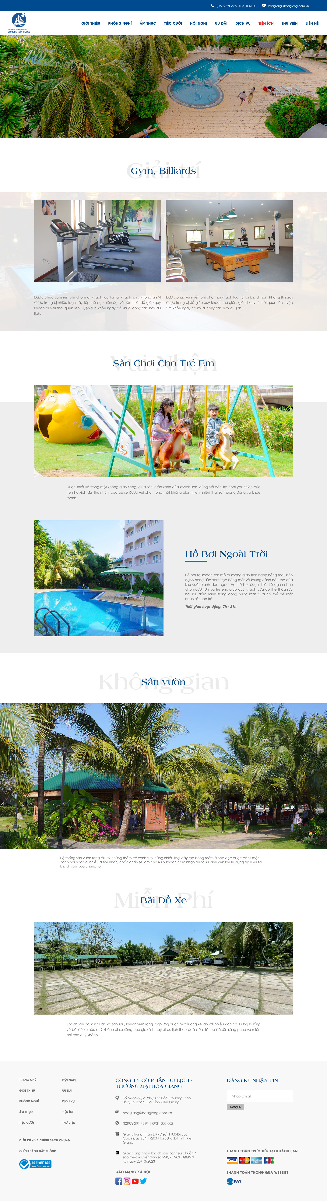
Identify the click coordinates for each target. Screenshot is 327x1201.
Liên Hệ (312, 23)
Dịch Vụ (243, 23)
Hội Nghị (198, 23)
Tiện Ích (266, 23)
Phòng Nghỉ (120, 23)
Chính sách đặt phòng (37, 1151)
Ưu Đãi (221, 23)
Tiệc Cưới (173, 23)
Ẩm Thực (148, 23)
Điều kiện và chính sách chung (44, 1140)
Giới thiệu (90, 23)
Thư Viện (290, 23)
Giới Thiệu (27, 1090)
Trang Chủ (27, 1079)
